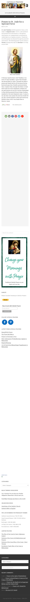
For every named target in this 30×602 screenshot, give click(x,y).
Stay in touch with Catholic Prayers (11, 306)
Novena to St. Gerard (11, 590)
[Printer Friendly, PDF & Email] (6, 105)
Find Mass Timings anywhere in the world (13, 498)
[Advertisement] (15, 172)
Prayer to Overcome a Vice (9, 336)
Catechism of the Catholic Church (11, 506)
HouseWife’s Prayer (7, 332)
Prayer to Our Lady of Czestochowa (16, 576)
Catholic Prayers (15, 2)
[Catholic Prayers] (2, 476)
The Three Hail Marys (8, 334)
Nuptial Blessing (6, 343)
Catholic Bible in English (8, 508)
